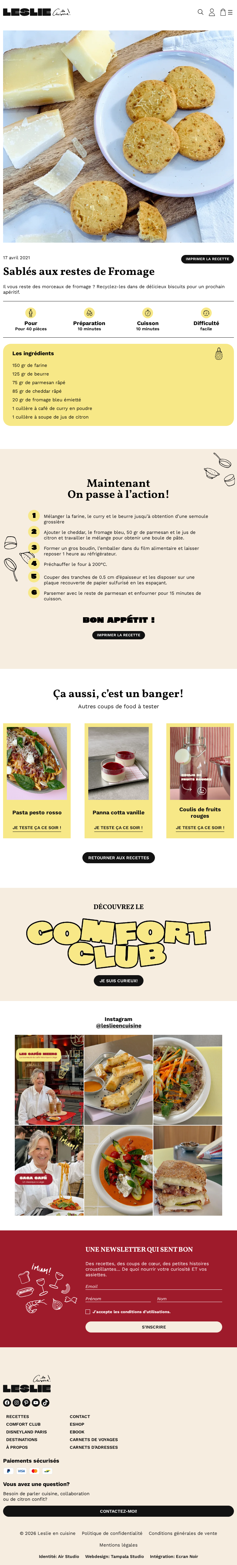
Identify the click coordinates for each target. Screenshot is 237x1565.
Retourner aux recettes (118, 857)
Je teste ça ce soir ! (37, 827)
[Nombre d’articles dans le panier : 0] (222, 12)
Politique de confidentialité (112, 1533)
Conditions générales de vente (183, 1533)
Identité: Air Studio (59, 1556)
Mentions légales (118, 1545)
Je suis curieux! (119, 980)
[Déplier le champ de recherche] (201, 12)
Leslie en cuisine (57, 1533)
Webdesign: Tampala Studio (114, 1556)
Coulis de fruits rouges (200, 812)
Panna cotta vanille (118, 812)
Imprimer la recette (207, 259)
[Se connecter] (212, 12)
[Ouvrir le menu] (230, 12)
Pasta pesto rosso (37, 812)
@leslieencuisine (118, 1025)
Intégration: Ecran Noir (174, 1556)
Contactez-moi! (118, 1511)
